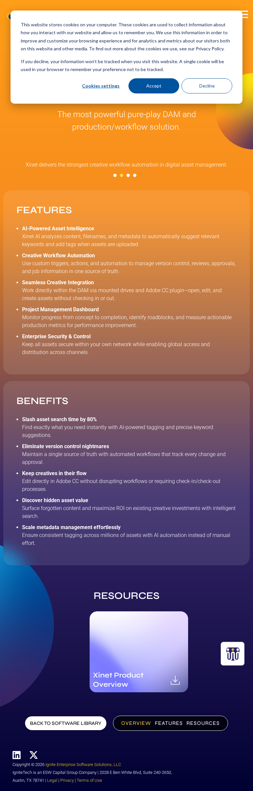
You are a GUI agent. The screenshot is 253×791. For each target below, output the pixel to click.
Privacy (67, 780)
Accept (153, 86)
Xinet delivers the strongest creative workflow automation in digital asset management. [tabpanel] (126, 165)
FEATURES (169, 723)
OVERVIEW (136, 723)
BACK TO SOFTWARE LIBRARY (65, 723)
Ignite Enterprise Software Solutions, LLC (83, 764)
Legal (52, 780)
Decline (207, 86)
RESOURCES (203, 723)
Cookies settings (101, 86)
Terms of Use (89, 780)
